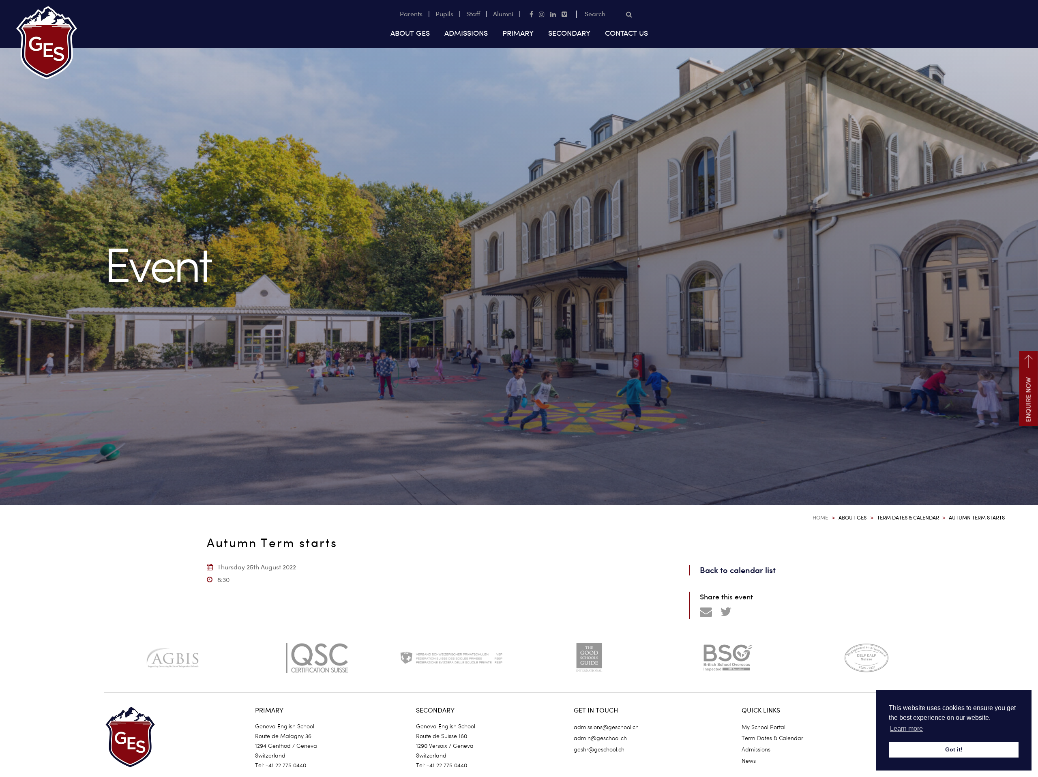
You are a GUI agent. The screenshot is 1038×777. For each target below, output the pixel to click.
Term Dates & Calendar (908, 517)
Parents (411, 14)
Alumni (503, 14)
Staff (473, 14)
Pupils (444, 14)
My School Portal (763, 727)
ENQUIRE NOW (1028, 400)
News (749, 761)
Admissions (466, 33)
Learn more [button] (906, 728)
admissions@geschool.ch (606, 727)
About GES (410, 33)
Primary (518, 33)
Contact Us (626, 33)
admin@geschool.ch (600, 738)
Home (820, 517)
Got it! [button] (954, 749)
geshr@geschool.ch (599, 749)
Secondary (569, 33)
